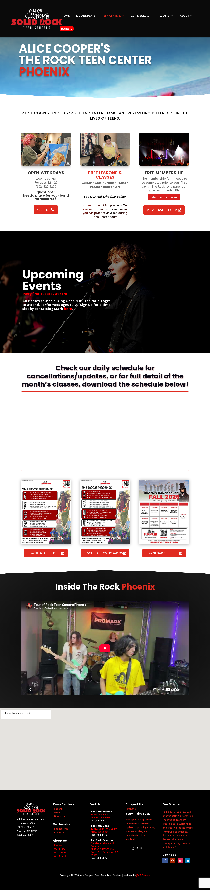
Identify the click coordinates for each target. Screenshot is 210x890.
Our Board (60, 856)
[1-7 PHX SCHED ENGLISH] (46, 543)
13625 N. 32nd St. (100, 814)
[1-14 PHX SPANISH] (105, 543)
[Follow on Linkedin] (187, 860)
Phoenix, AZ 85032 (101, 817)
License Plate (85, 16)
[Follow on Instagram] (180, 860)
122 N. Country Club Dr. (104, 828)
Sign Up (135, 848)
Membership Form (164, 197)
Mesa (57, 812)
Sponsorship (61, 828)
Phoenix (58, 808)
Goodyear (59, 816)
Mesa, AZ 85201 (99, 831)
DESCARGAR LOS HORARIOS (103, 553)
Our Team (60, 852)
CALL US (43, 209)
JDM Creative (143, 875)
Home (66, 16)
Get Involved (140, 16)
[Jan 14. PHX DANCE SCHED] (164, 543)
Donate (66, 29)
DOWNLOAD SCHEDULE (44, 553)
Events (164, 16)
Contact (58, 844)
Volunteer (59, 832)
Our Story (59, 848)
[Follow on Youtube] (172, 860)
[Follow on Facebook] (165, 860)
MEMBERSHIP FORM (162, 210)
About (184, 16)
